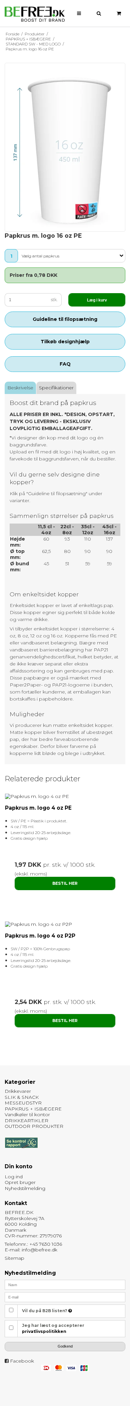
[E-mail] (65, 1296)
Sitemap (14, 1258)
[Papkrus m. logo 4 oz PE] (65, 797)
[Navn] (65, 1284)
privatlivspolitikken (44, 1331)
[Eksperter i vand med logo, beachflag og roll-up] (35, 14)
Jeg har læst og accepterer (53, 1328)
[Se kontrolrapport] (21, 1151)
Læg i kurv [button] (97, 300)
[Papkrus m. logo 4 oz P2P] (65, 925)
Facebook (22, 1361)
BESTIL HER (65, 883)
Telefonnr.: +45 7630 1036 (33, 1244)
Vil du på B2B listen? (45, 1310)
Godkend (65, 1346)
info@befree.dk (39, 1250)
